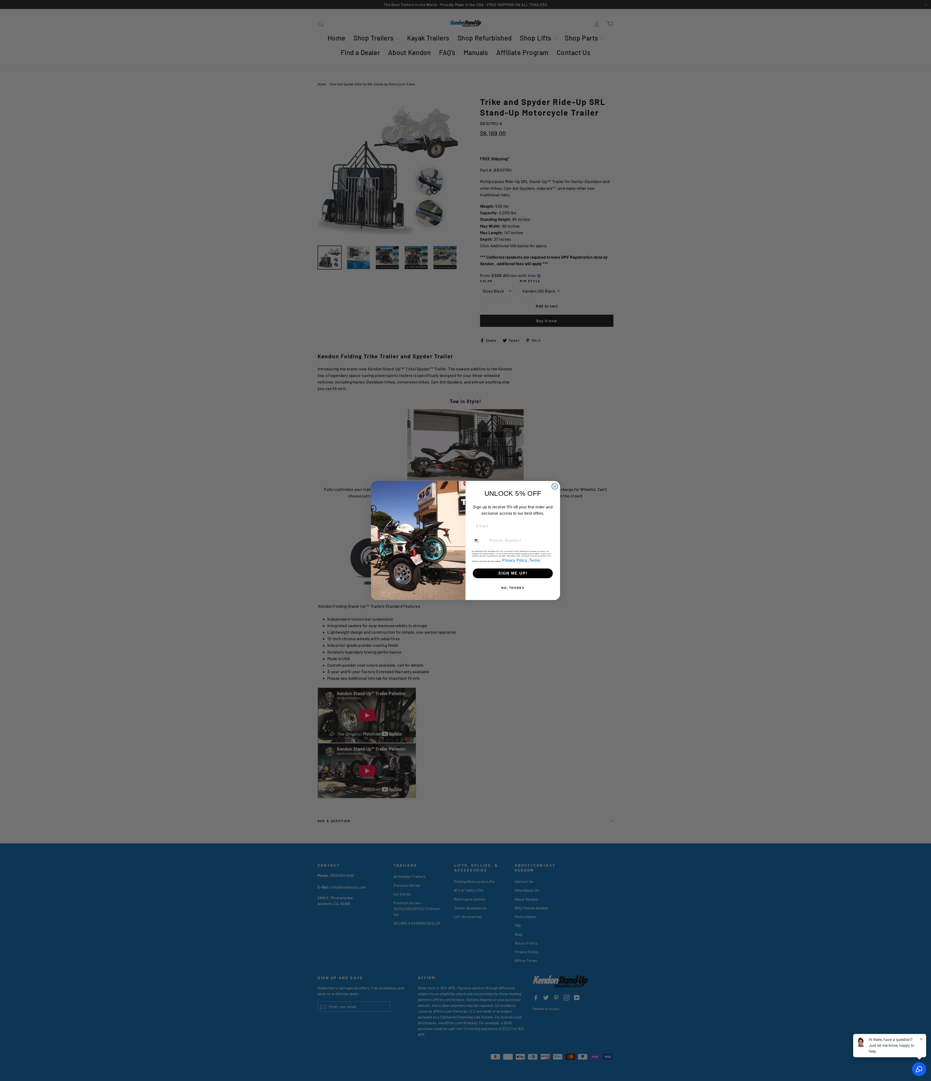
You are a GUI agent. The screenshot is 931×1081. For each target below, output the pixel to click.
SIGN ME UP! (513, 573)
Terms (534, 560)
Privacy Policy (514, 560)
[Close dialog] (555, 486)
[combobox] (479, 540)
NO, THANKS (512, 588)
